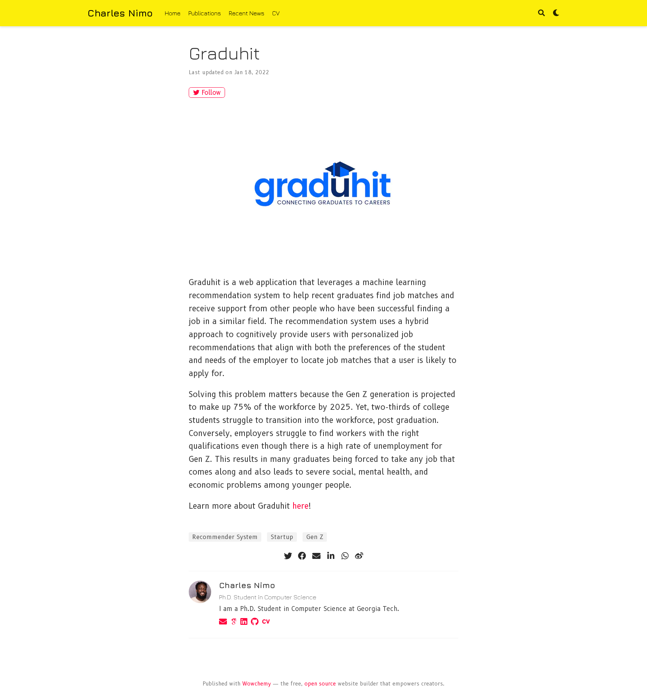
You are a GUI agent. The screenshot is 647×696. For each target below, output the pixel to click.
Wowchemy (256, 683)
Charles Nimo (120, 12)
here (300, 506)
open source (320, 683)
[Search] (541, 13)
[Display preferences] (556, 13)
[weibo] (359, 556)
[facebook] (302, 556)
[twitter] (288, 556)
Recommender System (225, 537)
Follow (211, 92)
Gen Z (314, 537)
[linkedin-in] (330, 556)
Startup (282, 537)
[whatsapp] (344, 556)
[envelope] (316, 556)
